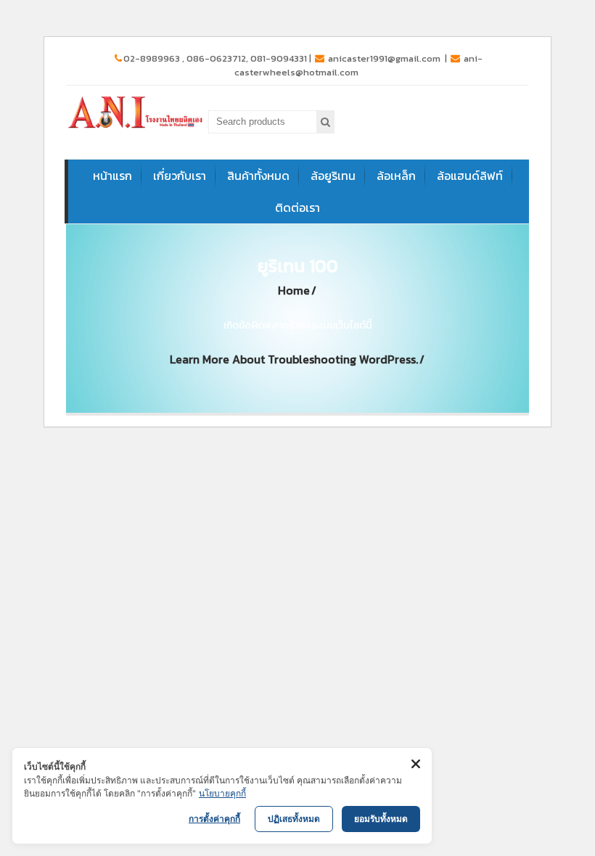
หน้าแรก (112, 175)
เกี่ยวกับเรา (179, 175)
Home (294, 290)
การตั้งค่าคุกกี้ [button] (214, 818)
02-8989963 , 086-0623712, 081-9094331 (215, 58)
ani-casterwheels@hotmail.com (358, 65)
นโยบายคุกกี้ (222, 793)
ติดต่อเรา (297, 207)
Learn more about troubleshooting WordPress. (294, 359)
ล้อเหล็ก (396, 175)
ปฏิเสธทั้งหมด (294, 818)
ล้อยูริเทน (333, 175)
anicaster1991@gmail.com (384, 58)
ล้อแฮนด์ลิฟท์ (470, 175)
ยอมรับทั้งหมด (381, 818)
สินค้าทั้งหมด (258, 175)
